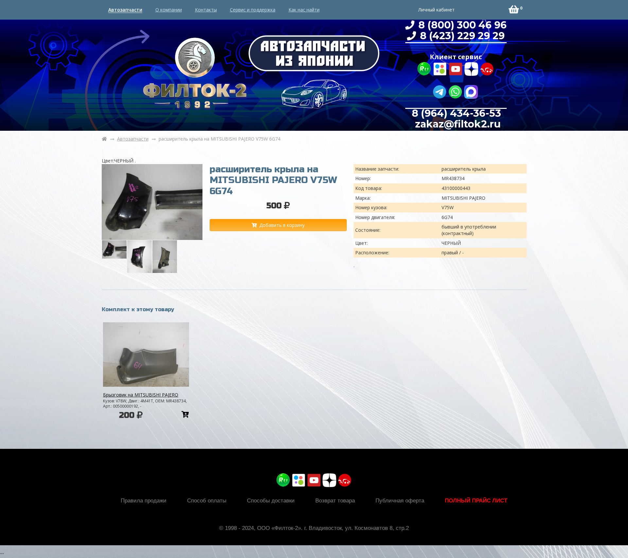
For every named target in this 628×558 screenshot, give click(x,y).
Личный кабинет (436, 10)
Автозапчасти (125, 10)
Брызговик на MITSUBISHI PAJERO (140, 395)
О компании (168, 10)
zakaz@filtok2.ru (456, 124)
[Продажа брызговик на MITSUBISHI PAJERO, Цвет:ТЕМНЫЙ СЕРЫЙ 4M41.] (146, 354)
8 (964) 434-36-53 (456, 113)
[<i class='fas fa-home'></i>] (104, 139)
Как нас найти (304, 10)
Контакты (206, 10)
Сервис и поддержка (252, 10)
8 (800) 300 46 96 (461, 25)
